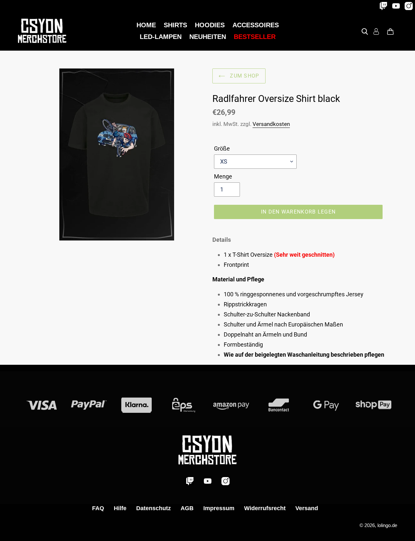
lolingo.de (387, 525)
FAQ (98, 508)
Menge (223, 176)
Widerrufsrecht (265, 508)
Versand (306, 508)
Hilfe (120, 508)
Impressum (218, 508)
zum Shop (243, 76)
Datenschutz (153, 508)
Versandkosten (271, 124)
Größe (222, 148)
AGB (187, 508)
